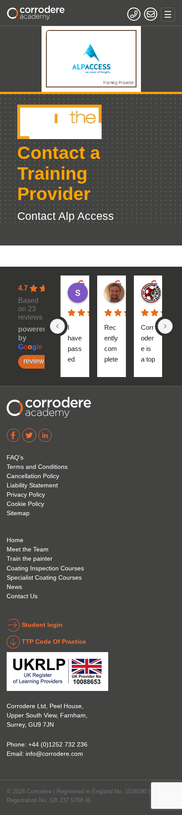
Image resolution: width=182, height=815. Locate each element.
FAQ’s (15, 457)
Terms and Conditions (37, 466)
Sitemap (18, 513)
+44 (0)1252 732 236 (57, 744)
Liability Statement (32, 485)
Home (15, 539)
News (14, 586)
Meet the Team (28, 549)
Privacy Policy (26, 494)
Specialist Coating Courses (44, 577)
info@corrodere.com (54, 753)
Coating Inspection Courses (45, 568)
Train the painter (30, 558)
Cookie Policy (25, 503)
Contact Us (22, 596)
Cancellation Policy (33, 475)
